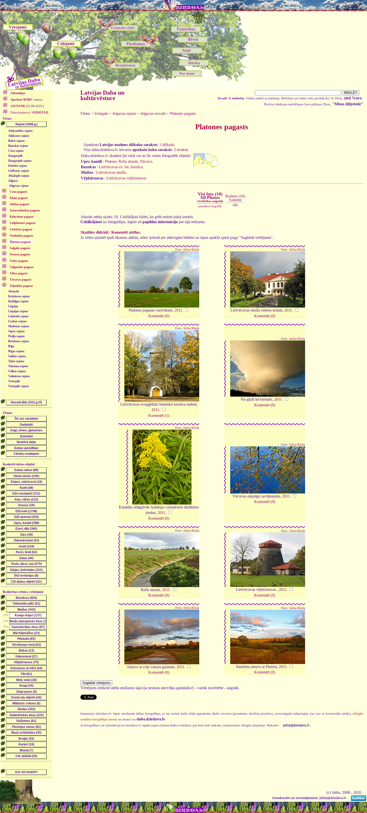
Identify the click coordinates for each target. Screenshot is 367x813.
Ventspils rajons (18, 386)
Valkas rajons (17, 371)
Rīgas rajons (16, 351)
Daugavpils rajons (20, 161)
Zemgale (101, 113)
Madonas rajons (18, 326)
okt (235, 205)
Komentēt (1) (158, 415)
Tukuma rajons (18, 366)
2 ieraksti (181, 150)
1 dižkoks (167, 145)
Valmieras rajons (19, 376)
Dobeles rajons (17, 165)
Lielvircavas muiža (111, 172)
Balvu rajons (16, 141)
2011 (178, 310)
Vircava (146, 161)
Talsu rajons (16, 361)
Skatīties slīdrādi (94, 232)
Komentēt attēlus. (126, 232)
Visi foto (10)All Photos (210, 197)
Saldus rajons (17, 356)
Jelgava (13, 180)
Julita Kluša (191, 249)
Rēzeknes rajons (18, 341)
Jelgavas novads (153, 113)
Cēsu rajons (16, 151)
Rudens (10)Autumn (235, 198)
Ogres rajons (16, 331)
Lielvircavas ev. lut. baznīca (121, 167)
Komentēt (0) (158, 316)
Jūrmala (13, 291)
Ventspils (14, 381)
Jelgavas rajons (19, 185)
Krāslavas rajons (19, 296)
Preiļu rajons (16, 336)
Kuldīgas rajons (18, 301)
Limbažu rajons (18, 316)
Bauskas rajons (18, 146)
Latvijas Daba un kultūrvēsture (102, 95)
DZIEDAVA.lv (190, 7)
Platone (111, 161)
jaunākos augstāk (210, 206)
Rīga (11, 346)
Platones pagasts (183, 113)
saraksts (26, 99)
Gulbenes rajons (18, 170)
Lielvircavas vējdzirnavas (126, 178)
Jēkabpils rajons (18, 175)
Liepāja (13, 306)
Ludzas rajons (17, 321)
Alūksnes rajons (18, 136)
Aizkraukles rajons (20, 131)
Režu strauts (128, 161)
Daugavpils (15, 156)
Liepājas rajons (18, 311)
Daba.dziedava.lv (29, 112)
